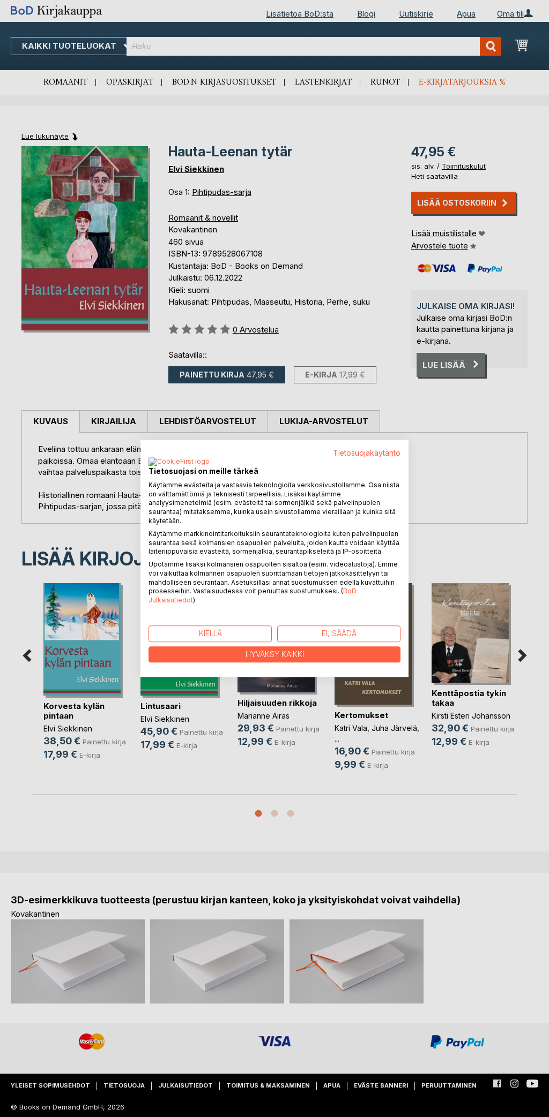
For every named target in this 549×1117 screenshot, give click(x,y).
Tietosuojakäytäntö (366, 453)
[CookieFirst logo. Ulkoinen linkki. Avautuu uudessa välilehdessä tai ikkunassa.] (179, 462)
